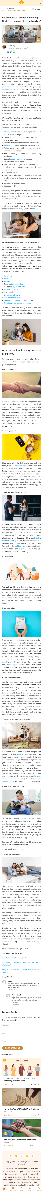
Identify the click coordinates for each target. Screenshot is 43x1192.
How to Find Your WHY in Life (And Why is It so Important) (21, 1110)
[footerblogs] (4, 1189)
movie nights (12, 665)
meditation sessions (13, 779)
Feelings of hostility (11, 300)
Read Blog (8, 1084)
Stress (6, 279)
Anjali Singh (11, 46)
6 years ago (11, 989)
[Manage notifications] (38, 1187)
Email (4, 1041)
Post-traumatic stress (12, 298)
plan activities (22, 754)
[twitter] (21, 1156)
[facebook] (10, 1156)
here (34, 209)
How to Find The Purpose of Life (14, 958)
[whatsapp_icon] (14, 53)
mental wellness (8, 89)
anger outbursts (18, 287)
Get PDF (37, 9)
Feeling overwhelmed (12, 289)
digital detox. (21, 466)
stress (38, 124)
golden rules (20, 546)
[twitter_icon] (5, 53)
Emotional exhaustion (12, 295)
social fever (11, 474)
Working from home (12, 132)
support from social (17, 159)
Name (4, 1034)
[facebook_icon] (11, 53)
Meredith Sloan (14, 981)
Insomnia (7, 276)
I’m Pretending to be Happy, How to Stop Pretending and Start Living (19, 1079)
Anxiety (7, 281)
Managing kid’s (10, 145)
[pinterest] (33, 1156)
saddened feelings (16, 284)
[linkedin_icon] (7, 53)
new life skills (25, 818)
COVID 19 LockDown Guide (15, 11)
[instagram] (16, 1156)
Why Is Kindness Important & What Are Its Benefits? (20, 1141)
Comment (6, 1026)
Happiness (9, 13)
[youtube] (27, 1156)
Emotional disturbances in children (17, 303)
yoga (39, 776)
